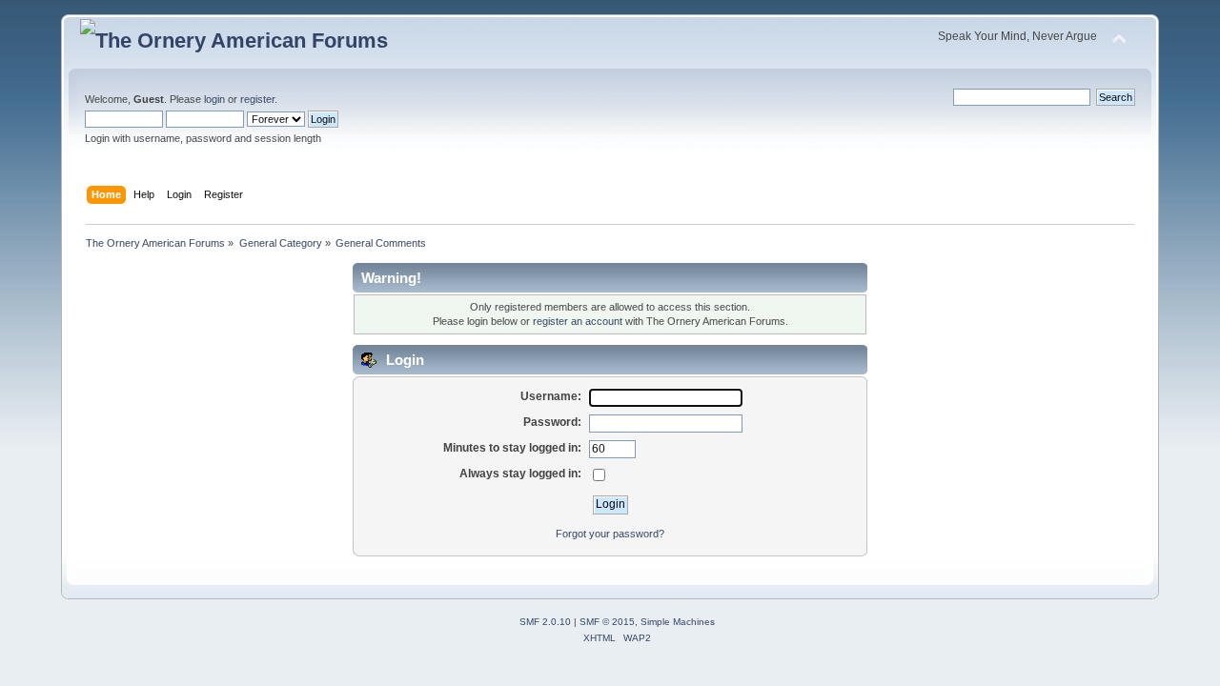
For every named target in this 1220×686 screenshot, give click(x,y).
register (257, 99)
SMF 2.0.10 (545, 621)
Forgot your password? (610, 533)
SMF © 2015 (607, 621)
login (214, 99)
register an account (577, 321)
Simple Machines (677, 621)
